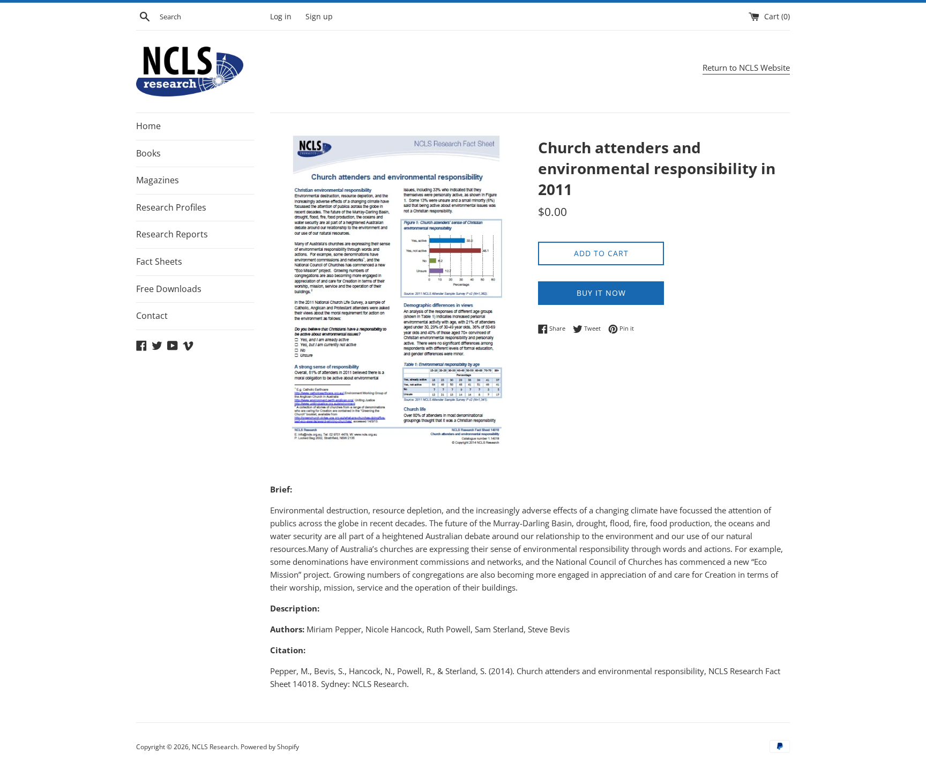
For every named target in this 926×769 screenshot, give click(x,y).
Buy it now (601, 293)
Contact (152, 316)
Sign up (319, 16)
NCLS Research (214, 746)
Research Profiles (171, 207)
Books (148, 153)
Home (148, 126)
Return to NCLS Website (746, 67)
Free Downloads (168, 289)
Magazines (157, 180)
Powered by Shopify (270, 746)
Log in (281, 16)
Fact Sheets (159, 261)
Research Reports (172, 234)
